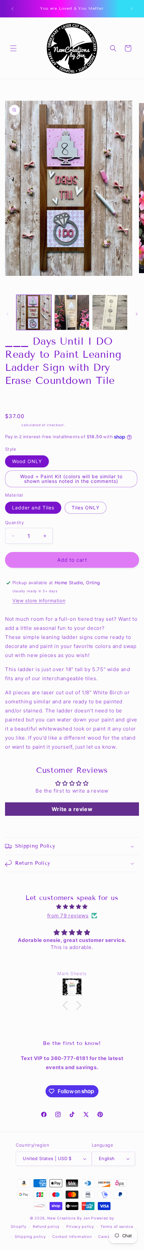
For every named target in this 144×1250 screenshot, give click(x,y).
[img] (72, 906)
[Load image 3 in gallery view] (109, 312)
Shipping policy (30, 1236)
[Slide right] (136, 314)
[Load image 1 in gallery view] (33, 312)
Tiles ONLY (85, 507)
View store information (38, 600)
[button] (13, 48)
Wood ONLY (27, 461)
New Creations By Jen (68, 1218)
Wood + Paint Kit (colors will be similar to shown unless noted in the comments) (71, 478)
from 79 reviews (68, 915)
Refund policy (46, 1226)
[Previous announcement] (12, 8)
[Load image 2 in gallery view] (72, 312)
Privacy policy (80, 1226)
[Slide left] (7, 314)
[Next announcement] (131, 8)
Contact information (71, 1236)
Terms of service (116, 1226)
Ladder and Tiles (33, 507)
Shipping (12, 425)
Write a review (72, 809)
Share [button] (18, 399)
